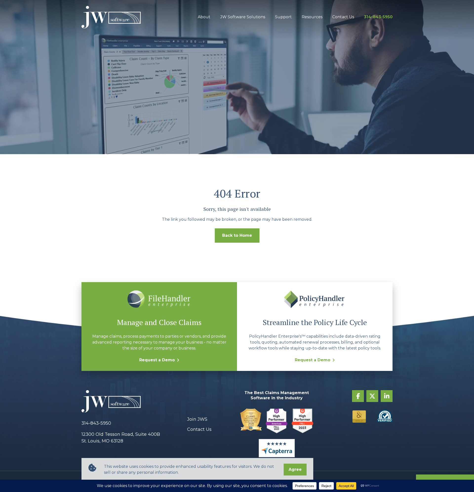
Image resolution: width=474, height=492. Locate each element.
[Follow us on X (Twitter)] (372, 396)
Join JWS (197, 419)
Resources (312, 17)
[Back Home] (111, 17)
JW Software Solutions (242, 17)
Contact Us (343, 17)
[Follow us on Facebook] (358, 396)
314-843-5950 (378, 17)
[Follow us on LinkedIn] (387, 396)
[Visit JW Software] (251, 422)
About (204, 17)
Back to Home (237, 235)
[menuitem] (204, 17)
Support (283, 17)
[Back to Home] (131, 402)
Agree (295, 469)
